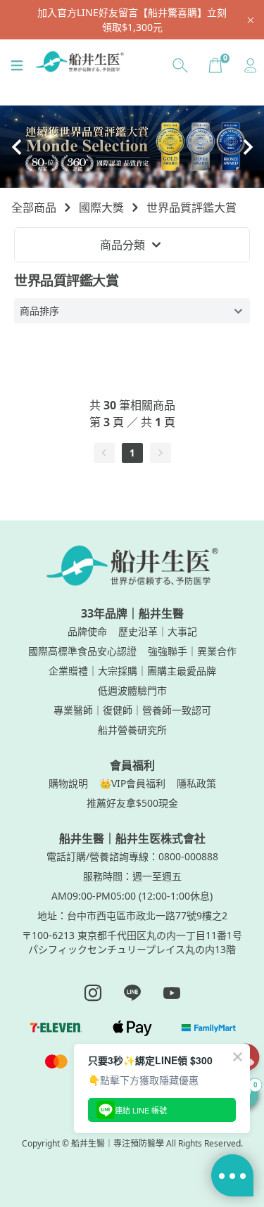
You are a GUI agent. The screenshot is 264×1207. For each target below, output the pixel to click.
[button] (16, 147)
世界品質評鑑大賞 (191, 207)
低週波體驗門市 (132, 690)
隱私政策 (196, 783)
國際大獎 (101, 207)
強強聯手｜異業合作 (192, 651)
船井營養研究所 (132, 729)
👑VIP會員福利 (132, 783)
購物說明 (68, 783)
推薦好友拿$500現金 (132, 803)
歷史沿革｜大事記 (157, 631)
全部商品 (33, 207)
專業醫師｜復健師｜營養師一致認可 (132, 710)
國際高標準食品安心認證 (82, 651)
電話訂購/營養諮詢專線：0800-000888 (132, 856)
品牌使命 (87, 631)
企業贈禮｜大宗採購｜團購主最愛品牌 (132, 670)
